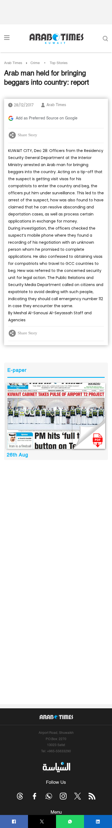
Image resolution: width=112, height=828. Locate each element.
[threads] (20, 796)
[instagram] (63, 796)
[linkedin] (98, 822)
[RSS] (92, 796)
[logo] (56, 38)
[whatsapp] (70, 822)
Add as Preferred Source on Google (46, 118)
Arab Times (13, 63)
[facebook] (14, 822)
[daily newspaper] (56, 416)
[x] (77, 796)
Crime (35, 63)
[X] (42, 822)
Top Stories (59, 63)
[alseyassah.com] (56, 767)
